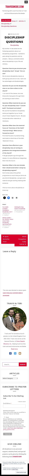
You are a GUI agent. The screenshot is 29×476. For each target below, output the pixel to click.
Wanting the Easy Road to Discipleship (20, 207)
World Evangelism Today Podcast (22, 240)
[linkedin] (20, 353)
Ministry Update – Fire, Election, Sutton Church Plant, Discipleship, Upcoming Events (7, 221)
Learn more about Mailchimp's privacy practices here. (13, 428)
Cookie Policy (15, 469)
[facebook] (10, 353)
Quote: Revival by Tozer (6, 239)
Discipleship (14, 45)
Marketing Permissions (9, 410)
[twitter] (15, 353)
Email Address (7, 403)
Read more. (14, 349)
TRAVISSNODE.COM (14, 6)
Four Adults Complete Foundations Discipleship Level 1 (7, 209)
